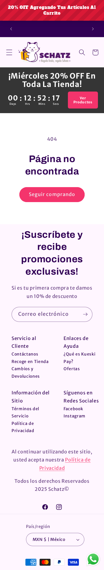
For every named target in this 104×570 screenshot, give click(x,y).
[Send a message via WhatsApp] (93, 559)
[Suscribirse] (85, 314)
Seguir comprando (52, 194)
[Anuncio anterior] (11, 28)
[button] (9, 52)
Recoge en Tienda (30, 361)
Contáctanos (25, 354)
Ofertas (72, 368)
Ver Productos (83, 100)
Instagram (75, 416)
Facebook (73, 408)
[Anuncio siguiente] (93, 28)
